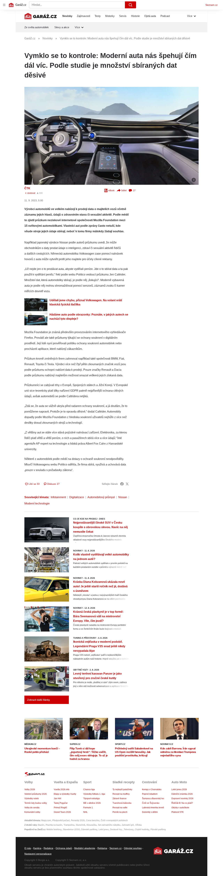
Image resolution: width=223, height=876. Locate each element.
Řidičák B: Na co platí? (182, 803)
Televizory (128, 829)
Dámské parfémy (89, 829)
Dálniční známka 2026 (182, 794)
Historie (135, 15)
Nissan (122, 497)
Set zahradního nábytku (109, 825)
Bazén (41, 825)
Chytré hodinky (142, 829)
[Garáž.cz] (40, 16)
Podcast (165, 15)
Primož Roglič (60, 807)
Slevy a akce (61, 27)
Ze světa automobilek (36, 27)
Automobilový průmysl (101, 497)
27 (134, 190)
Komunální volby (32, 812)
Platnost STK (177, 812)
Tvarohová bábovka (122, 803)
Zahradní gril (128, 825)
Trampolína (69, 825)
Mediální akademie (84, 848)
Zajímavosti (83, 15)
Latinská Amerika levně (153, 807)
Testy (98, 15)
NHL (85, 812)
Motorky (110, 15)
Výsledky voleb (31, 798)
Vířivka (138, 825)
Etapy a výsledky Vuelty (65, 794)
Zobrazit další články (38, 699)
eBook (111, 190)
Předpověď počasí (61, 820)
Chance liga (89, 789)
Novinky (67, 15)
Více (189, 15)
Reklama (102, 848)
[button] (111, 136)
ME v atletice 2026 (92, 803)
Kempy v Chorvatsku (152, 789)
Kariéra (37, 848)
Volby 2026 (29, 789)
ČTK (27, 188)
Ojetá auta (150, 15)
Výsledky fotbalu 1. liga (94, 794)
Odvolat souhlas (133, 848)
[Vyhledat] (130, 4)
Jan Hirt (57, 798)
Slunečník (80, 825)
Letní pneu (104, 829)
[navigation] (4, 5)
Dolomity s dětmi (150, 812)
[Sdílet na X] (127, 484)
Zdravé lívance (119, 798)
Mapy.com (46, 820)
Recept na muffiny (121, 794)
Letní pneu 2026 (179, 789)
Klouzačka (92, 825)
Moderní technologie (37, 503)
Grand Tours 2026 (62, 812)
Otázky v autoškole (180, 807)
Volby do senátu (32, 807)
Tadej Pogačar (61, 803)
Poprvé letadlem (149, 794)
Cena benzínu (92, 820)
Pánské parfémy (158, 829)
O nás (27, 848)
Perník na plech (120, 812)
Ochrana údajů (64, 848)
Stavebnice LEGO (71, 829)
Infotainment (58, 497)
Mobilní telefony (54, 829)
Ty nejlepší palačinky (122, 789)
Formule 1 (88, 807)
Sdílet (123, 190)
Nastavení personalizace (38, 853)
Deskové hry (116, 829)
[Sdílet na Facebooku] (122, 484)
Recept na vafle (120, 807)
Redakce (48, 848)
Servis (122, 15)
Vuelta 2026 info (61, 789)
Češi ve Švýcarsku (150, 803)
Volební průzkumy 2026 (35, 794)
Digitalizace (76, 497)
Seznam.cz (211, 4)
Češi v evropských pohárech (114, 820)
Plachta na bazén (54, 825)
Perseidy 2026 (78, 820)
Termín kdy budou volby (35, 803)
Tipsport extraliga (91, 798)
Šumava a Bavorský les (153, 798)
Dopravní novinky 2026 (182, 798)
